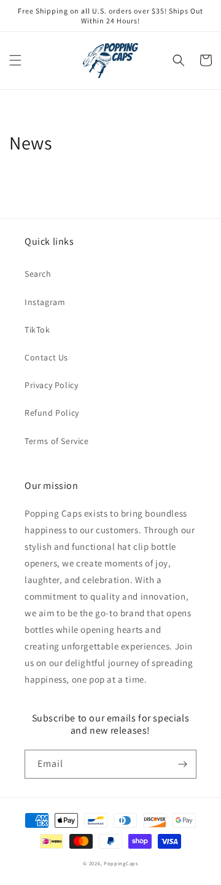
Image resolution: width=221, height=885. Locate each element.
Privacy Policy (51, 385)
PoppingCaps (121, 863)
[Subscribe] (182, 764)
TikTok (37, 329)
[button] (15, 60)
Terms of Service (57, 440)
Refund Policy (52, 412)
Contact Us (46, 357)
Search (38, 273)
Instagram (45, 302)
